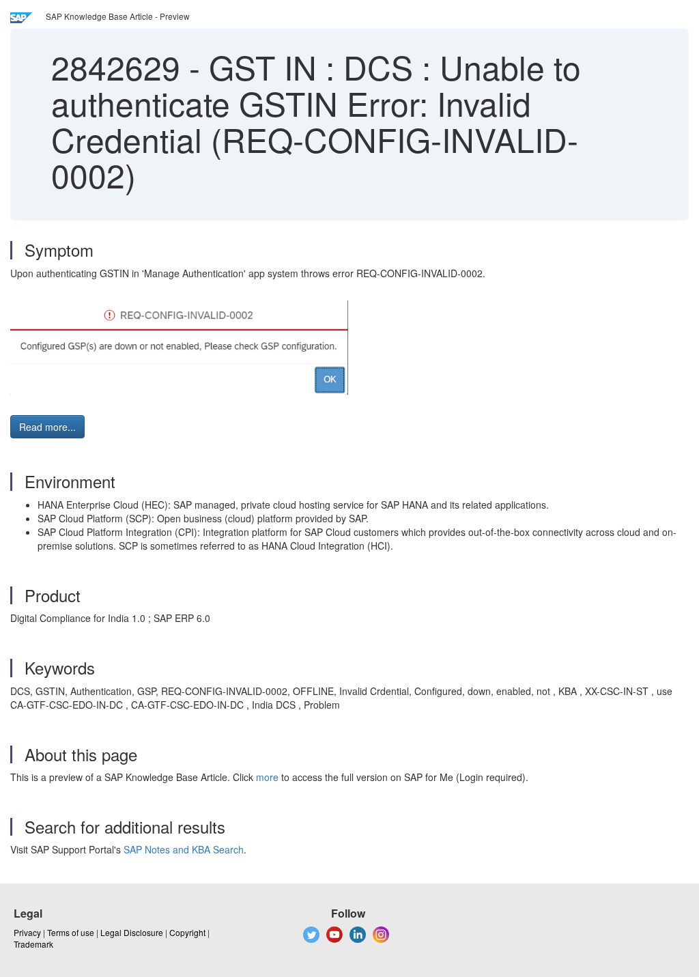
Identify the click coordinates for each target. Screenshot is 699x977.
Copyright (187, 932)
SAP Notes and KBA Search (184, 849)
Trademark (33, 944)
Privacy (27, 932)
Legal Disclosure (131, 932)
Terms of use (70, 932)
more (267, 777)
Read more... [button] (47, 427)
